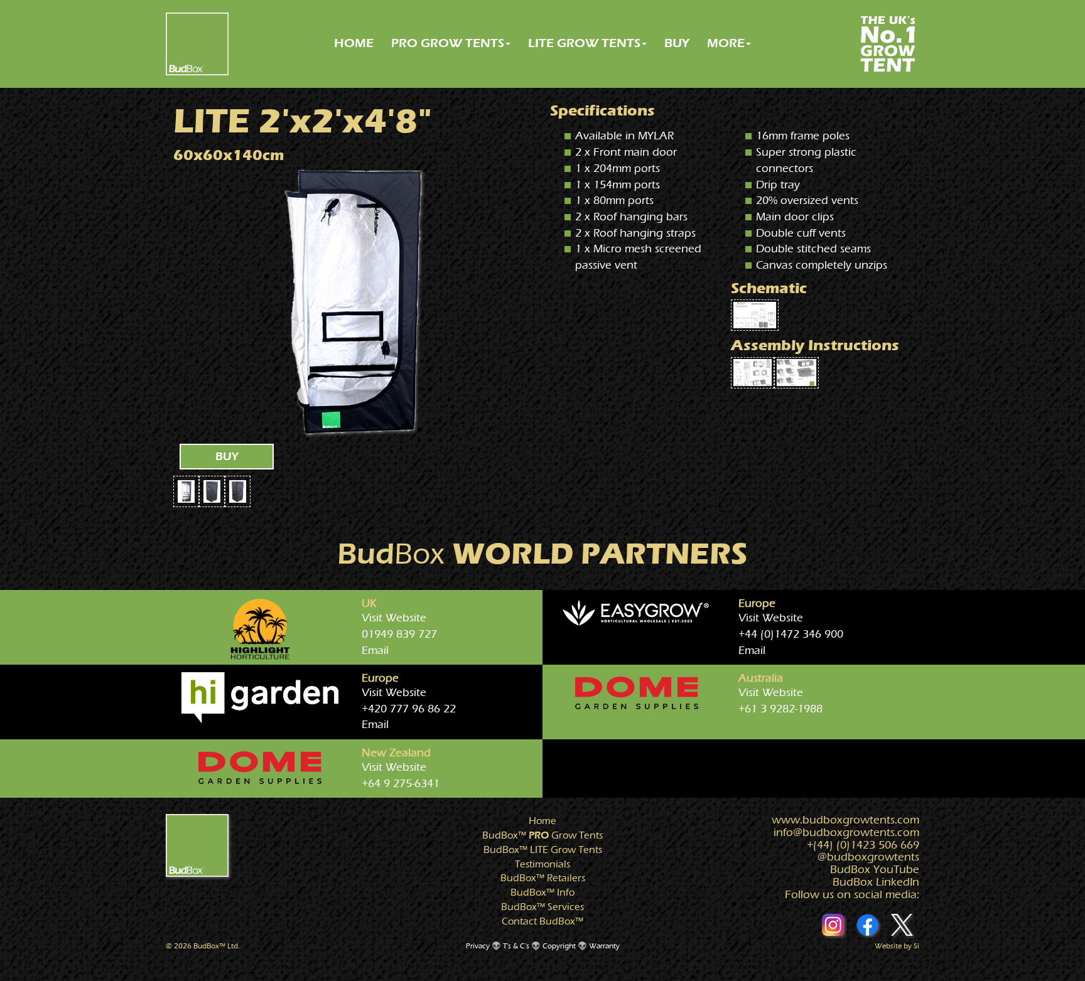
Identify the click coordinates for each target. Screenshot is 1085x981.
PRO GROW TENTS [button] (447, 43)
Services (542, 907)
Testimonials (542, 864)
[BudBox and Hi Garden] (260, 697)
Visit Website (394, 618)
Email (375, 650)
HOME (354, 43)
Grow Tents (542, 835)
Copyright (559, 945)
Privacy (478, 945)
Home (542, 821)
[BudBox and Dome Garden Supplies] (636, 693)
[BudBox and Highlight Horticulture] (260, 629)
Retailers (542, 878)
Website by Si (897, 945)
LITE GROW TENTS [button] (584, 43)
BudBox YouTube (874, 869)
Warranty (604, 945)
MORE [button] (726, 43)
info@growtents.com (846, 832)
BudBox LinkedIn (876, 882)
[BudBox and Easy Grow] (636, 614)
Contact (542, 921)
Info (542, 892)
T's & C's (516, 945)
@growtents (868, 857)
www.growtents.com (845, 820)
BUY (676, 43)
